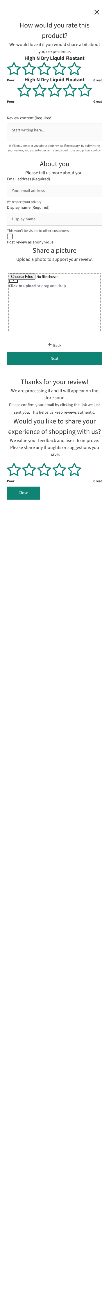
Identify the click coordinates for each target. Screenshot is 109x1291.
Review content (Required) (30, 118)
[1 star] (14, 69)
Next (54, 359)
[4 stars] (59, 69)
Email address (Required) (28, 179)
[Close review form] (96, 13)
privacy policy (91, 150)
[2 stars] (29, 69)
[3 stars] (44, 69)
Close (23, 493)
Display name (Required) (28, 207)
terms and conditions (61, 150)
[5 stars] (74, 69)
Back (56, 346)
